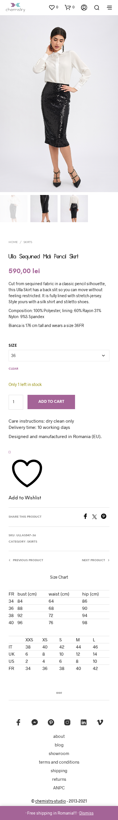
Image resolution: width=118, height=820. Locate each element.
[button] (53, 7)
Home (13, 242)
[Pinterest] (105, 517)
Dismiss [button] (86, 813)
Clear (13, 368)
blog (59, 744)
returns (59, 779)
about (59, 736)
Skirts (27, 242)
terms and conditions (59, 761)
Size (13, 346)
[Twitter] (96, 517)
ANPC (59, 787)
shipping (59, 770)
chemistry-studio (50, 801)
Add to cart (51, 402)
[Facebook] (87, 517)
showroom (59, 753)
